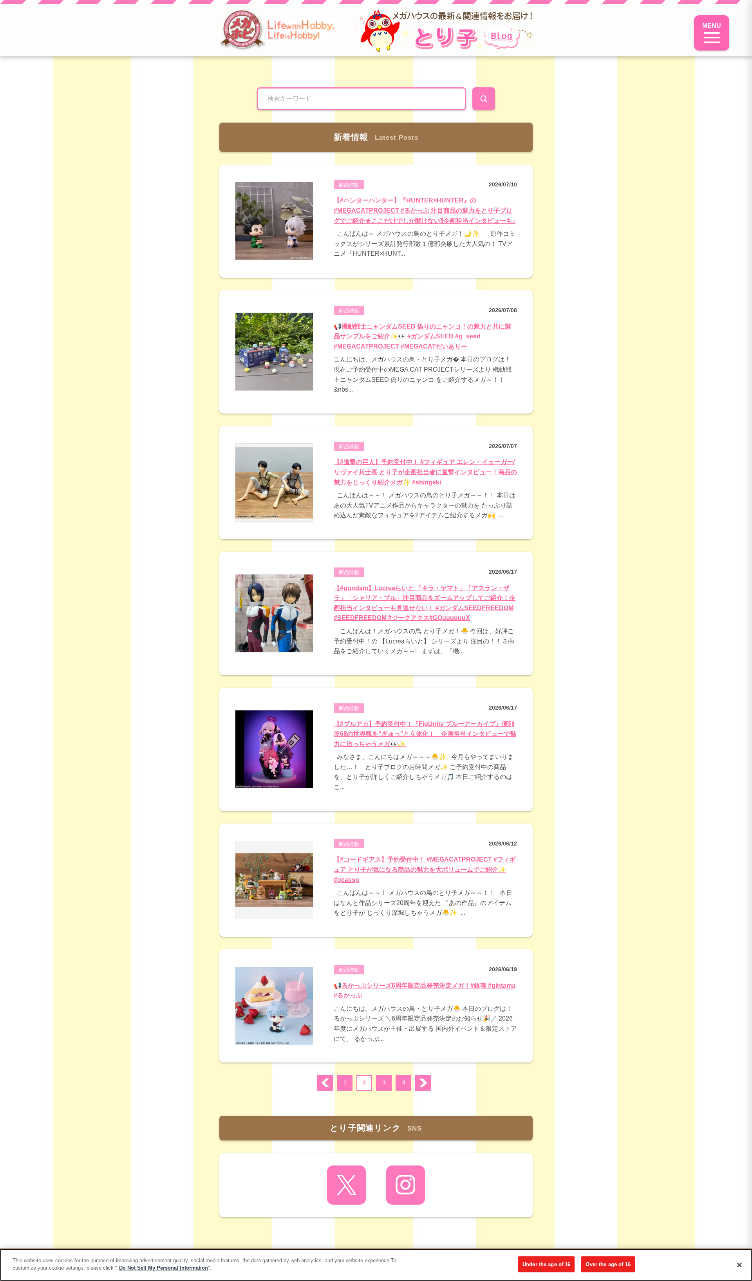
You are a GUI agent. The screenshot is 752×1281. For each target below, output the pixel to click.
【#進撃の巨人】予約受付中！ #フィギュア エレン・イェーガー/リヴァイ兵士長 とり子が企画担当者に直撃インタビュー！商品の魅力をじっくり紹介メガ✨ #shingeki (425, 472)
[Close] (739, 1265)
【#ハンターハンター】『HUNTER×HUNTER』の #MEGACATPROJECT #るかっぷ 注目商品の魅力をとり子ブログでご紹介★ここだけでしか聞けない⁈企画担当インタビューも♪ (424, 210)
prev (325, 1083)
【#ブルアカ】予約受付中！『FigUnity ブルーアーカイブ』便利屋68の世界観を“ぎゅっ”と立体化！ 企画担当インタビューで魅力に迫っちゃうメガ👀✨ (425, 734)
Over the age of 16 (608, 1264)
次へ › (423, 1083)
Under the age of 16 (546, 1264)
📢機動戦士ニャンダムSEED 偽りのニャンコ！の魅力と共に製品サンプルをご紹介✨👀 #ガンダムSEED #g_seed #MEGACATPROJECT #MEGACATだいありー (422, 336)
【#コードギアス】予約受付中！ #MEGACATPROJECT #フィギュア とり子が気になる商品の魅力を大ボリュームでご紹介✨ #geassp (425, 869)
